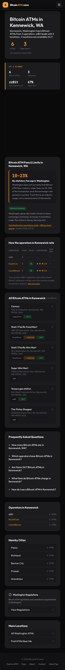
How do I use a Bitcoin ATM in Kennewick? (34, 489)
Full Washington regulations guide (24, 225)
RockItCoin (13, 264)
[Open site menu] (59, 5)
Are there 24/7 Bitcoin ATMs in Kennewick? (26, 469)
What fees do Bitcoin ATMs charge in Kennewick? (30, 480)
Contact (42, 664)
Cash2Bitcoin (14, 270)
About (32, 664)
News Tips (53, 664)
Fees (24, 664)
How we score (34, 283)
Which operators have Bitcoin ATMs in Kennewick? (30, 458)
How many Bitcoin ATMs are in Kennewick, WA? (26, 446)
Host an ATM (12, 664)
